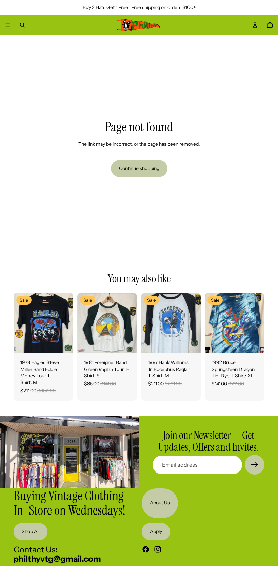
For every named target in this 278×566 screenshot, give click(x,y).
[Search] (22, 25)
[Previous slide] (21, 322)
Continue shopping (139, 168)
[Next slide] (65, 322)
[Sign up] (254, 465)
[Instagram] (158, 549)
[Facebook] (146, 549)
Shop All (30, 531)
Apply (156, 531)
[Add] (63, 342)
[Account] (254, 25)
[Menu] (8, 25)
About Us (160, 503)
